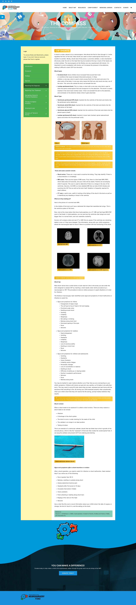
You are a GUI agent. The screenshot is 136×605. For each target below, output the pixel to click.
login (25, 57)
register (37, 59)
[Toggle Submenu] (46, 85)
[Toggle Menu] (2, 17)
